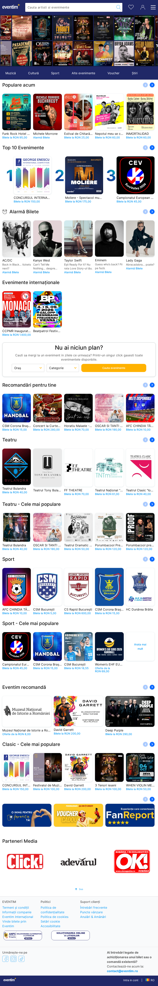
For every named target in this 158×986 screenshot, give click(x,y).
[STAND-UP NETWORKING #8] (51, 53)
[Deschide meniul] (152, 7)
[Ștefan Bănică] (133, 28)
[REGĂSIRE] (51, 28)
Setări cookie (50, 921)
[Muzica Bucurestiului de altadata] (10, 28)
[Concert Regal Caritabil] (92, 28)
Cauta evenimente (113, 367)
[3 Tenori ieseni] (72, 28)
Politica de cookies (54, 917)
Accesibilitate (50, 926)
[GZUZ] (113, 28)
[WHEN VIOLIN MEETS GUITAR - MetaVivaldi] (31, 28)
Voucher (113, 73)
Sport (55, 73)
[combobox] (70, 7)
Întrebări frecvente (93, 907)
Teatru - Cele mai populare (31, 504)
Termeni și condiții (15, 907)
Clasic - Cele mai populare (31, 744)
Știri (135, 73)
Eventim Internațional (17, 917)
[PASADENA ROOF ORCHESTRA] (10, 53)
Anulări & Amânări (93, 917)
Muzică (10, 73)
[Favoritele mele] (131, 6)
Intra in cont (130, 980)
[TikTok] (21, 959)
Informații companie (16, 912)
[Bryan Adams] (113, 53)
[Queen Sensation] (31, 53)
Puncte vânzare (91, 912)
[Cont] (142, 7)
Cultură (33, 73)
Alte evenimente (83, 73)
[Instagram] (13, 959)
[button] (5, 41)
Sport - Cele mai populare (30, 623)
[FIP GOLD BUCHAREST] (92, 53)
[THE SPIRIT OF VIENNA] (72, 53)
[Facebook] (5, 959)
